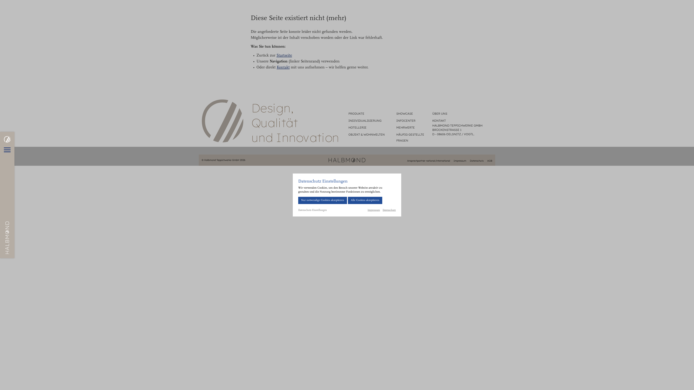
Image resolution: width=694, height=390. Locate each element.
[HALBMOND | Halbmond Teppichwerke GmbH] (7, 139)
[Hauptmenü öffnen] (7, 150)
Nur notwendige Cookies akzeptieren (322, 200)
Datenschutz (389, 210)
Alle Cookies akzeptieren (365, 200)
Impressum (374, 210)
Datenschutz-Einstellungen (312, 210)
